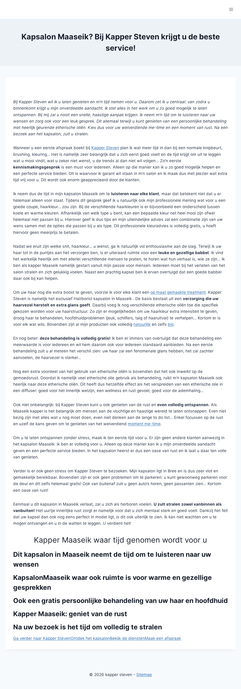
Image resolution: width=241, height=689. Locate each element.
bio (171, 324)
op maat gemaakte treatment (178, 292)
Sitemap (144, 674)
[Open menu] (231, 9)
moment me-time (144, 423)
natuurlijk (142, 324)
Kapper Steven (105, 147)
